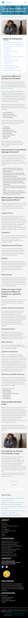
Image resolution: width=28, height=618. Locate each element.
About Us (3, 522)
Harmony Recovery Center (9, 544)
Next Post (14, 484)
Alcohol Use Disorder (7, 16)
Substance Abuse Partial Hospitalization (12, 587)
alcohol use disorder (8, 88)
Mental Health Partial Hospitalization (11, 584)
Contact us (4, 473)
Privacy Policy (20, 613)
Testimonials (4, 532)
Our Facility (4, 524)
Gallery (3, 534)
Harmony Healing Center (8, 551)
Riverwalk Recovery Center (9, 555)
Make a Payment (6, 599)
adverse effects (10, 157)
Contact (3, 602)
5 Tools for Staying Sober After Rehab (10, 515)
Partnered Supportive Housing (9, 526)
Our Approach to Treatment (8, 530)
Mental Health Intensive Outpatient (11, 585)
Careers (3, 535)
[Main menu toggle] (25, 2)
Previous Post (14, 481)
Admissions (4, 595)
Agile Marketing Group (17, 615)
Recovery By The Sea (7, 541)
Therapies (4, 590)
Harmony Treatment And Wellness (11, 546)
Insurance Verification (7, 597)
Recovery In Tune (6, 547)
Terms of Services (18, 611)
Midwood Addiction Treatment (10, 542)
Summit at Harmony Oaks (8, 554)
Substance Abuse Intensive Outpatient (12, 588)
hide (6, 40)
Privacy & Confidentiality (8, 600)
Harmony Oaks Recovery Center (10, 549)
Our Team (4, 527)
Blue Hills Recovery (6, 552)
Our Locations (5, 529)
